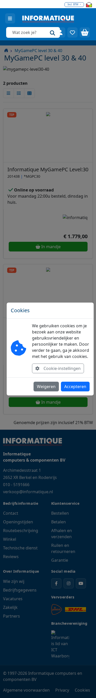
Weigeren (46, 386)
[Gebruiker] (60, 32)
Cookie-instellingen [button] (62, 368)
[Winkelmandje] (85, 32)
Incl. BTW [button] (73, 4)
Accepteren (75, 386)
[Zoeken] (52, 32)
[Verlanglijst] (72, 32)
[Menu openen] (10, 18)
